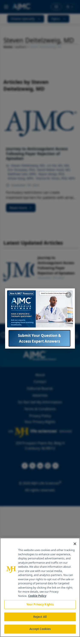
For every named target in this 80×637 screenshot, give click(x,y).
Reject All (40, 617)
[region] (40, 587)
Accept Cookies (40, 629)
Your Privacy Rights (40, 604)
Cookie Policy (37, 596)
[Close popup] (68, 295)
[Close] (75, 543)
